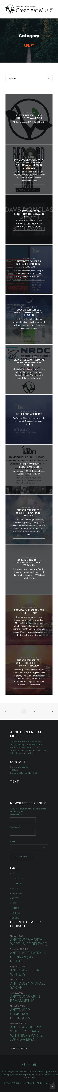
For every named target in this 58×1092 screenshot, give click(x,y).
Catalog (16, 874)
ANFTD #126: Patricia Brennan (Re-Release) (28, 957)
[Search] (29, 78)
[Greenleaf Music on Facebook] (23, 1065)
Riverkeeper (5, 1074)
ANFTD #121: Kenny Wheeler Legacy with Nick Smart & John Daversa (26, 1033)
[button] (51, 9)
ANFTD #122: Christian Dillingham (20, 1014)
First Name (15, 827)
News (15, 903)
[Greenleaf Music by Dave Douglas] (29, 9)
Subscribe (17, 893)
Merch (18, 883)
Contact (16, 918)
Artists (15, 898)
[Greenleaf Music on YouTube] (34, 1065)
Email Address (16, 815)
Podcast (16, 913)
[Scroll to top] (52, 1086)
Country (14, 841)
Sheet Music (20, 879)
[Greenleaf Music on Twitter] (29, 1065)
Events (15, 908)
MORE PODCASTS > (18, 1048)
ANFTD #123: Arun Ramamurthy (25, 999)
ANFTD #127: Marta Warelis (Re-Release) (28, 942)
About (15, 888)
